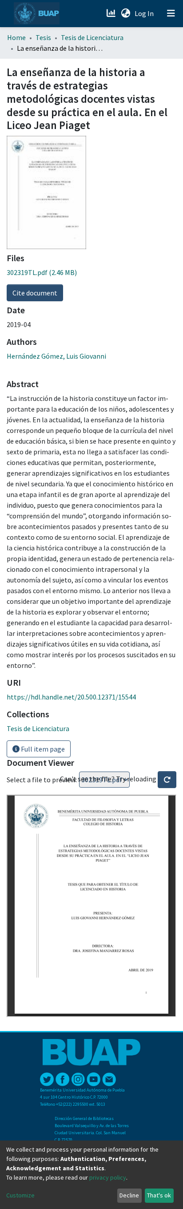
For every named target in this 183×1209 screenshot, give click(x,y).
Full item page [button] (42, 748)
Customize (20, 1195)
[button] (125, 13)
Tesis (43, 37)
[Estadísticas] (111, 13)
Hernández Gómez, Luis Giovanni (56, 356)
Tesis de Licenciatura (92, 37)
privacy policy (107, 1177)
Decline (129, 1195)
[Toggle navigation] (171, 13)
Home (16, 37)
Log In (145, 13)
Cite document (34, 292)
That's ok (159, 1195)
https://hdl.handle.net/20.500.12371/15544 (71, 696)
